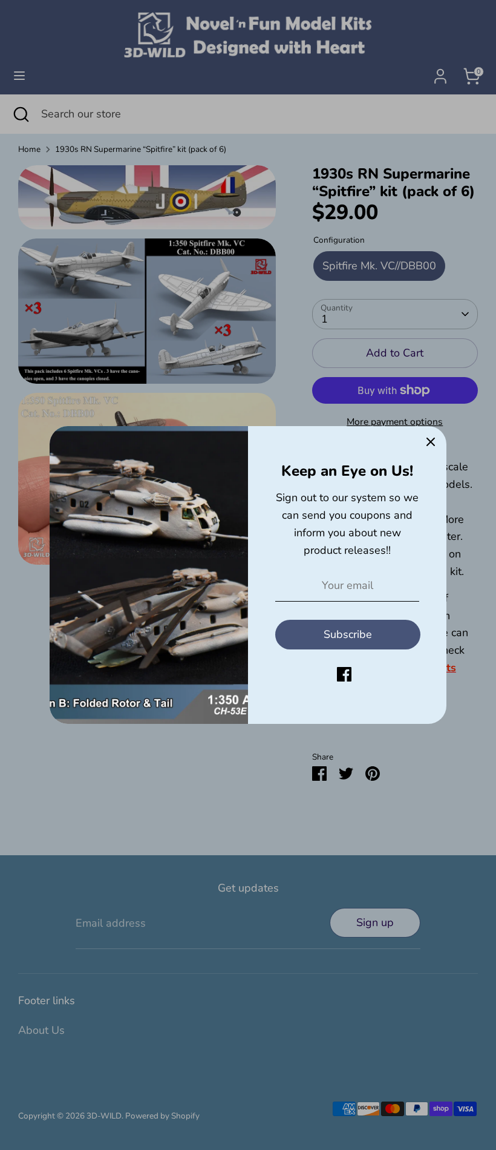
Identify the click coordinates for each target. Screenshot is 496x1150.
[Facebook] (344, 674)
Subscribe (348, 634)
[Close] (430, 442)
